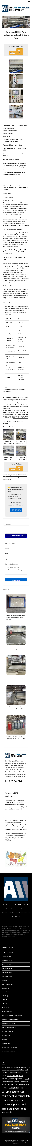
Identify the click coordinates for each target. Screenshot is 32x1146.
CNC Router (5, 972)
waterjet (9, 1112)
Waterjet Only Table (7, 1051)
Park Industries (14, 1084)
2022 (8, 1070)
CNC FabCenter (6, 968)
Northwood (26, 1081)
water (4, 1112)
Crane (3, 980)
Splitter (4, 1039)
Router (23, 1084)
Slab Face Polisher (7, 1031)
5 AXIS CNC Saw (6, 952)
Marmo (7, 1081)
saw (17, 474)
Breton (14, 1070)
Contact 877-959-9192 (16, 535)
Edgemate (4, 988)
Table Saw (24, 1088)
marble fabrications (18, 804)
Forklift (4, 1000)
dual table (4, 1075)
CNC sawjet (17, 1072)
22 (11, 1067)
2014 (16, 1067)
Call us (12, 53)
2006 (13, 1067)
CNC (26, 1070)
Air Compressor (6, 960)
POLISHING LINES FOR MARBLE (11, 1015)
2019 (3, 1070)
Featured (4, 992)
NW (2, 1084)
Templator (4, 1043)
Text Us (19, 52)
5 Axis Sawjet (5, 956)
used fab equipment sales (19, 476)
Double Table (25, 1072)
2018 (7, 474)
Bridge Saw (12, 474)
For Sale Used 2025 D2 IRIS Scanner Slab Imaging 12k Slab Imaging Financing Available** (15, 617)
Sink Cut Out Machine (8, 1027)
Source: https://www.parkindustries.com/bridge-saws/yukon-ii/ (14, 389)
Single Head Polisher (7, 1023)
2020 (5, 1070)
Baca (11, 1070)
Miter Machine (6, 1011)
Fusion (3, 1081)
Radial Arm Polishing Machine (10, 1019)
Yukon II (8, 479)
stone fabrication (10, 809)
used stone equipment (9, 478)
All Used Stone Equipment (20, 418)
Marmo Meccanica (13, 1081)
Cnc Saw (12, 1072)
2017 (25, 1067)
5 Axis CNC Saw (5, 1067)
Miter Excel (5, 1007)
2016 (22, 1067)
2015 (19, 1067)
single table (15, 1088)
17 (9, 1067)
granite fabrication (14, 802)
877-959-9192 (16, 510)
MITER (20, 1081)
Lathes (3, 1004)
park (6, 1084)
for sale (27, 1079)
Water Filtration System (8, 1047)
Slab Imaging (5, 1035)
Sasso (27, 1084)
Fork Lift (4, 996)
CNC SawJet (5, 976)
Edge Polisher (12, 1075)
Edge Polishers (6, 984)
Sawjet (8, 1088)
